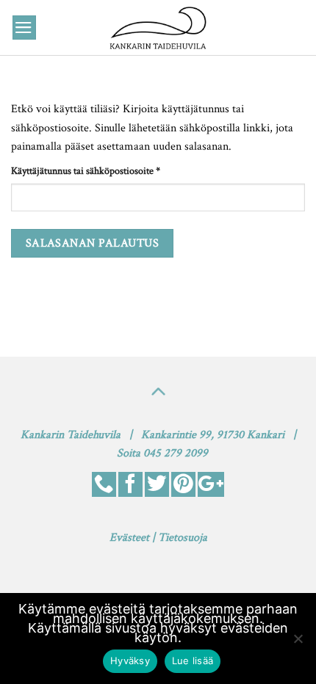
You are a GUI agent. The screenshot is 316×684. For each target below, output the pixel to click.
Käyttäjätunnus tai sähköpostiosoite (105, 170)
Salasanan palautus (92, 243)
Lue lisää (192, 660)
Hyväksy (130, 660)
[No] (297, 643)
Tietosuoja (182, 537)
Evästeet (129, 537)
